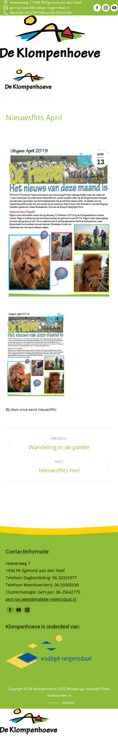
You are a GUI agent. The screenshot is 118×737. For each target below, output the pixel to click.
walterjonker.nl (59, 695)
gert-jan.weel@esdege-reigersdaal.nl (39, 7)
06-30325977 (29, 12)
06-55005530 (61, 12)
